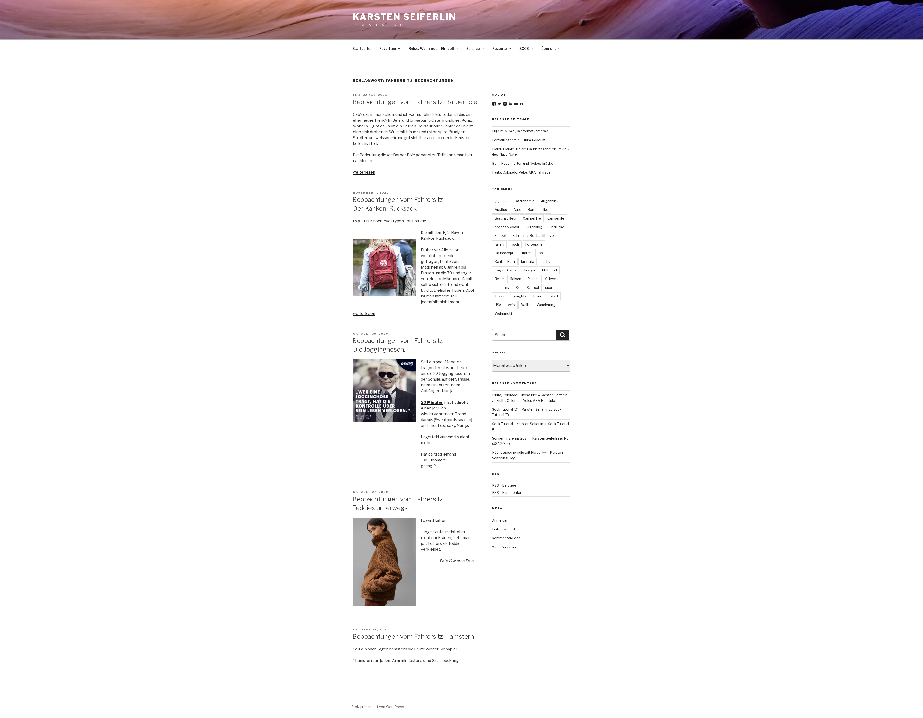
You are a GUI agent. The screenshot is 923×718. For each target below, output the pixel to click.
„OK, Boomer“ (433, 460)
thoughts (518, 296)
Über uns (548, 48)
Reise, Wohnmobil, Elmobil (431, 48)
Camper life (532, 218)
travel (553, 296)
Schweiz (551, 279)
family (499, 244)
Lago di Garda (506, 270)
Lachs (545, 261)
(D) (497, 201)
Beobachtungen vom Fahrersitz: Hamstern (413, 636)
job (540, 253)
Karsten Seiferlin (404, 17)
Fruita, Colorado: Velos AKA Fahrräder (522, 172)
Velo (511, 305)
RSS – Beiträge (504, 485)
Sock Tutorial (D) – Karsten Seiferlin (520, 409)
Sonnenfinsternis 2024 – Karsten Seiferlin (525, 438)
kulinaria (527, 261)
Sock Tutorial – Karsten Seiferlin (517, 424)
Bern (531, 210)
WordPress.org (504, 547)
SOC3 (524, 48)
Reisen (515, 279)
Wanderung (546, 305)
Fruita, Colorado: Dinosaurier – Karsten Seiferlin (529, 395)
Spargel (533, 287)
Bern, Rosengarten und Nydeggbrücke (522, 163)
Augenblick (550, 201)
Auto (517, 210)
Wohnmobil (504, 313)
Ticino (537, 296)
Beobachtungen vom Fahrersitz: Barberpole (414, 102)
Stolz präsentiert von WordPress (377, 707)
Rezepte (499, 48)
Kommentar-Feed (506, 538)
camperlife (555, 218)
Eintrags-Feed (503, 529)
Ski (518, 287)
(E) (507, 201)
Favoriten (388, 48)
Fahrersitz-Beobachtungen (534, 235)
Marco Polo (463, 561)
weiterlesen (364, 172)
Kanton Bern (505, 261)
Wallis (525, 305)
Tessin (500, 296)
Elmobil (500, 235)
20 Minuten (432, 402)
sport (549, 287)
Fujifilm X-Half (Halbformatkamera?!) (520, 131)
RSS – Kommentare (508, 493)
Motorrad (549, 270)
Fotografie (534, 244)
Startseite (361, 48)
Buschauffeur (506, 218)
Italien (527, 253)
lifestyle (529, 270)
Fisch (514, 244)
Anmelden (500, 520)
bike (545, 210)
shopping (502, 287)
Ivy (512, 458)
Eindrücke (556, 227)
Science (473, 48)
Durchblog (534, 227)
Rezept (533, 279)
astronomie (525, 201)
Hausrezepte (505, 253)
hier (469, 155)
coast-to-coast (507, 227)
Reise (499, 279)
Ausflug (501, 210)
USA (498, 305)
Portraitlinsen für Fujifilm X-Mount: (519, 140)
